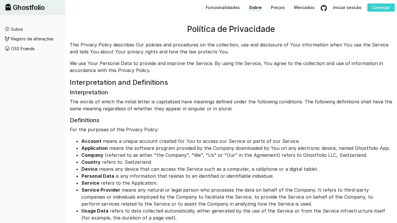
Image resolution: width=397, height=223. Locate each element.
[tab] (32, 29)
